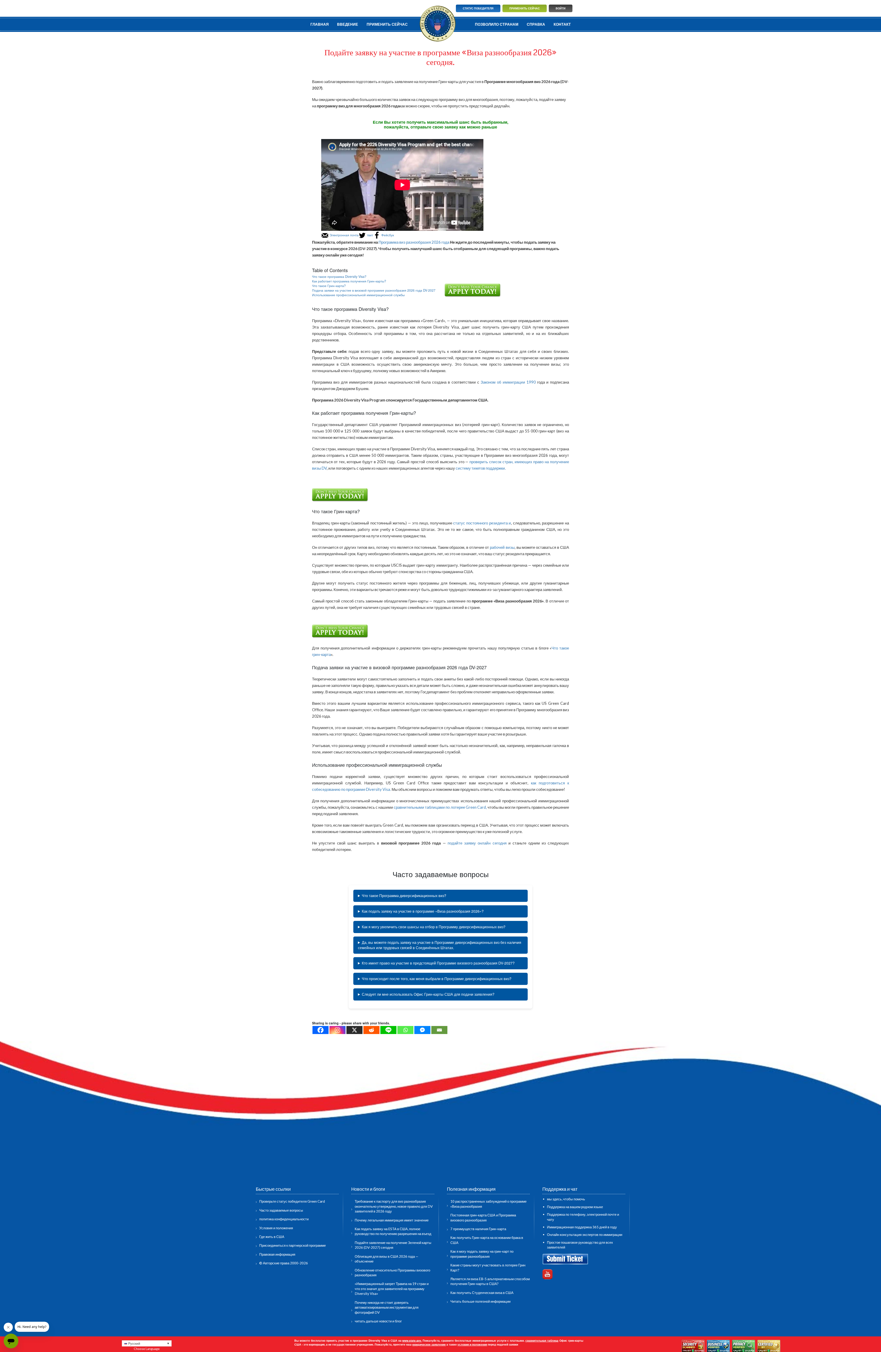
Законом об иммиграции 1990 (509, 382)
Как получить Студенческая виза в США (481, 1293)
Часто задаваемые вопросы (281, 1210)
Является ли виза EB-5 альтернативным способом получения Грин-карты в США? (490, 1281)
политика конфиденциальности (284, 1219)
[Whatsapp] (405, 1030)
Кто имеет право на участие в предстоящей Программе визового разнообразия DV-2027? (438, 963)
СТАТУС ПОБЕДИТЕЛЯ (478, 8)
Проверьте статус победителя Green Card (292, 1201)
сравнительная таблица (541, 1340)
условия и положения (472, 1344)
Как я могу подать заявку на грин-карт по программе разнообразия (481, 1253)
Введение (347, 24)
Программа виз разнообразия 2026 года (414, 242)
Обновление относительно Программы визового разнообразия (392, 1272)
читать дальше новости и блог (378, 1321)
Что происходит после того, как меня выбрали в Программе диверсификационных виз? (436, 978)
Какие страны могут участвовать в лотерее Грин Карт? (487, 1267)
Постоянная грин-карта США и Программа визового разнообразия (483, 1217)
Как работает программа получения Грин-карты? (349, 281)
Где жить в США (271, 1237)
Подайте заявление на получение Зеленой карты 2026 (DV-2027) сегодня (393, 1244)
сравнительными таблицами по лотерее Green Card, (440, 807)
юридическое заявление (429, 1344)
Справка (536, 24)
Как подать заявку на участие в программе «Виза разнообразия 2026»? (423, 911)
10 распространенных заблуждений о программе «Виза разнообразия (488, 1203)
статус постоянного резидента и (482, 523)
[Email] (439, 1030)
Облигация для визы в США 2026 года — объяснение (386, 1258)
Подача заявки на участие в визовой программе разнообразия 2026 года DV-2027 (373, 290)
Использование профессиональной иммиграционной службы (358, 295)
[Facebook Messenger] (422, 1030)
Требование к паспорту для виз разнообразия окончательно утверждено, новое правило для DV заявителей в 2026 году (394, 1206)
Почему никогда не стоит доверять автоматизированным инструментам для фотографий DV (386, 1307)
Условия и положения (276, 1228)
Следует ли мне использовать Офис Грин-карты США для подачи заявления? (428, 994)
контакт (562, 24)
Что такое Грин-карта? (329, 285)
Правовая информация (277, 1254)
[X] (354, 1030)
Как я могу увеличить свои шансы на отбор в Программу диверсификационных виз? (433, 926)
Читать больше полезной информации (480, 1301)
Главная (319, 24)
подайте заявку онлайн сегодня (477, 843)
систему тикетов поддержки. (481, 468)
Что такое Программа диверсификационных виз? (404, 895)
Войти (561, 8)
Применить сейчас (524, 8)
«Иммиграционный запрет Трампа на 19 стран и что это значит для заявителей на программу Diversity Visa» (392, 1289)
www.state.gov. (412, 1340)
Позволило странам (496, 24)
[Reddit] (371, 1030)
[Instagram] (337, 1030)
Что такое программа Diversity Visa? (339, 276)
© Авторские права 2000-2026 (283, 1263)
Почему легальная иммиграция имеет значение (392, 1220)
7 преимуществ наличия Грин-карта (478, 1229)
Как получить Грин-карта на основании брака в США (486, 1239)
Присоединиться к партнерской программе (292, 1245)
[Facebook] (320, 1030)
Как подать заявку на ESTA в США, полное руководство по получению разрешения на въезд (393, 1231)
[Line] (388, 1030)
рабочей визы (502, 547)
